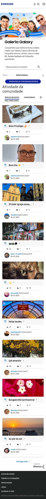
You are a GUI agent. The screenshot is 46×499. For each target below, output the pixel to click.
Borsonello (15, 293)
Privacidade (6, 483)
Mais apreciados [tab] (12, 101)
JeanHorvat (15, 137)
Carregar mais (21, 461)
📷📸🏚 (13, 243)
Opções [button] (39, 75)
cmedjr (13, 450)
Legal (3, 487)
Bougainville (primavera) (21, 399)
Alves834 (14, 215)
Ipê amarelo (15, 360)
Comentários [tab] (29, 97)
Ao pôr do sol (15, 438)
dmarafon (14, 371)
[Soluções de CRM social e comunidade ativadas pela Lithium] (39, 466)
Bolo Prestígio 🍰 (18, 126)
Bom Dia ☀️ (15, 165)
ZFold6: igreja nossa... (20, 204)
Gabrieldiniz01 (16, 332)
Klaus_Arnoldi (16, 254)
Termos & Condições (10, 478)
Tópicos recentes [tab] (12, 97)
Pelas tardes (15, 321)
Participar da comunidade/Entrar (23, 82)
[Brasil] (7, 4)
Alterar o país (7, 491)
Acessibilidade (7, 474)
